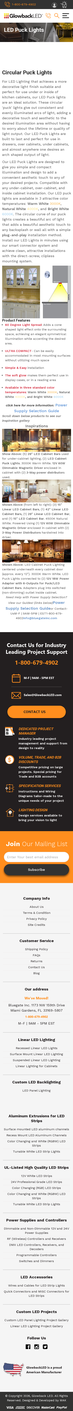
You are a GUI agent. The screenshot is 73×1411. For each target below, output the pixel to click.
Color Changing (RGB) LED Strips (36, 1188)
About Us (37, 907)
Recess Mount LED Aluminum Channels (36, 1135)
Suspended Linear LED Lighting (36, 1060)
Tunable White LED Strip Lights (36, 1151)
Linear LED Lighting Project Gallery (36, 1326)
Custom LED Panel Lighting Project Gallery (36, 1320)
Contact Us (35, 712)
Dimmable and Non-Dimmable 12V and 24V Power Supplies (36, 1231)
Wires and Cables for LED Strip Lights (36, 1285)
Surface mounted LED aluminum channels (36, 1129)
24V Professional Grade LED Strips (36, 1182)
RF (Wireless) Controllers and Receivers (36, 1239)
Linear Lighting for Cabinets (36, 1066)
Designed (28, 1400)
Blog (36, 973)
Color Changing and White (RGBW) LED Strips (36, 1143)
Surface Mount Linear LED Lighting (36, 1054)
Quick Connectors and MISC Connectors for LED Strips (36, 1294)
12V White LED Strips (36, 1176)
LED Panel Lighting (36, 1090)
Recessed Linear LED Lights (36, 1048)
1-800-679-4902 (36, 662)
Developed (46, 1400)
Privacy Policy (36, 919)
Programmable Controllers (36, 1255)
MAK (63, 1400)
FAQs (36, 955)
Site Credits (36, 925)
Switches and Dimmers (36, 1261)
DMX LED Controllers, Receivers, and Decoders (36, 1247)
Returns (36, 961)
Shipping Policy (36, 949)
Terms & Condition (36, 913)
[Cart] (64, 4)
